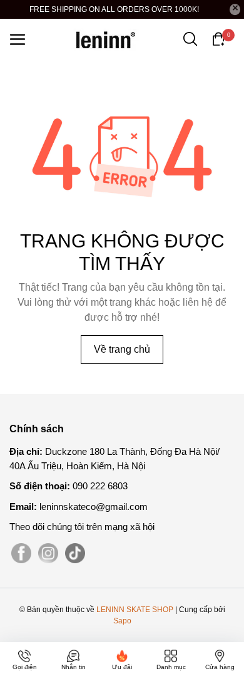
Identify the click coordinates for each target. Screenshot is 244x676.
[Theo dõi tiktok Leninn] (75, 553)
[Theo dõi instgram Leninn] (48, 553)
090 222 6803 (100, 486)
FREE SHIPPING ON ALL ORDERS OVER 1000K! (114, 9)
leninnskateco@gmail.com (93, 506)
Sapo (122, 620)
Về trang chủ (122, 349)
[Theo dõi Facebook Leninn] (21, 553)
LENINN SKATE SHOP (134, 609)
